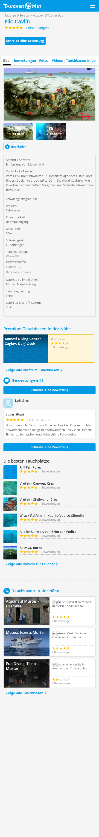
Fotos (44, 61)
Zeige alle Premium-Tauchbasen (32, 370)
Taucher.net (22, 6)
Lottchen (22, 400)
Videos (57, 61)
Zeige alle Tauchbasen (24, 693)
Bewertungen (25, 61)
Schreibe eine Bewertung (25, 41)
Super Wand (15, 414)
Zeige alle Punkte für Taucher (30, 564)
